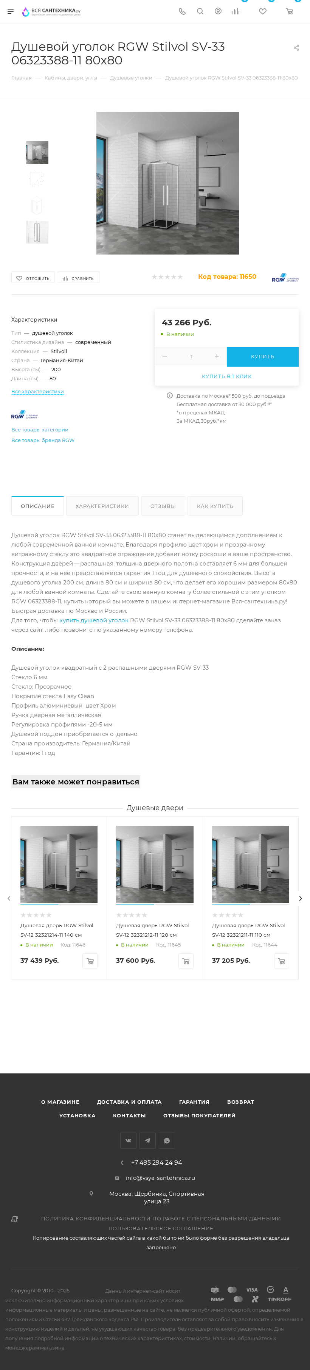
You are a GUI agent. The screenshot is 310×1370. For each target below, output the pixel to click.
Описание (37, 506)
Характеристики (102, 506)
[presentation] (9, 898)
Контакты (129, 1115)
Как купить (215, 506)
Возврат (240, 1102)
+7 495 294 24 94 (156, 1163)
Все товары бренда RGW (42, 440)
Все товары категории (39, 429)
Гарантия (194, 1102)
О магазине (60, 1102)
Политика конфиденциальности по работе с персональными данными (161, 1218)
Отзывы (163, 506)
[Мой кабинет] (218, 12)
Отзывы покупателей (199, 1115)
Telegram (148, 1141)
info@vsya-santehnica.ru (160, 1177)
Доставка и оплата (129, 1102)
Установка (77, 1115)
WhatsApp (167, 1141)
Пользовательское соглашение (161, 1228)
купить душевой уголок (94, 620)
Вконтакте (128, 1141)
